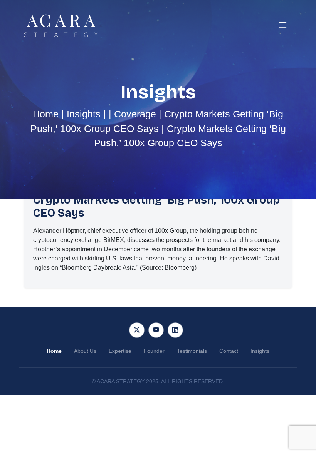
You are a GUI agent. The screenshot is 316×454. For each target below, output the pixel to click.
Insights (84, 113)
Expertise (120, 351)
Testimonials (192, 351)
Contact (228, 351)
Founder (154, 351)
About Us (85, 351)
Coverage (135, 113)
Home (46, 113)
